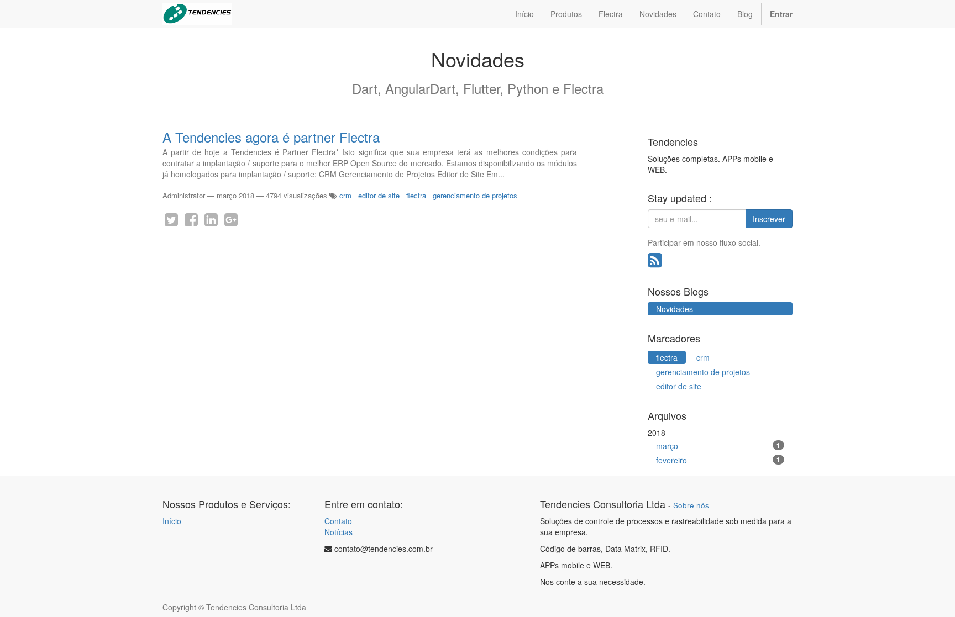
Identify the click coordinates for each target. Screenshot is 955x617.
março (718, 445)
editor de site (379, 195)
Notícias (338, 531)
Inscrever (769, 218)
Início (171, 520)
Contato (338, 520)
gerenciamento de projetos (475, 195)
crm (345, 195)
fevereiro (718, 460)
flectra (416, 195)
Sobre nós (691, 505)
